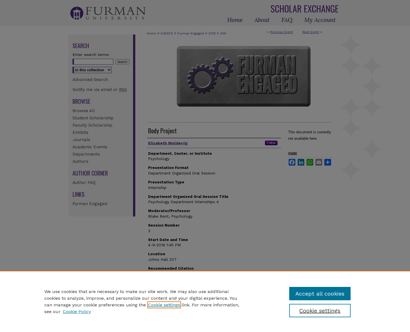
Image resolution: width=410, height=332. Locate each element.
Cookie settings (164, 305)
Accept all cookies (319, 293)
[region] (205, 301)
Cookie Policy (77, 311)
